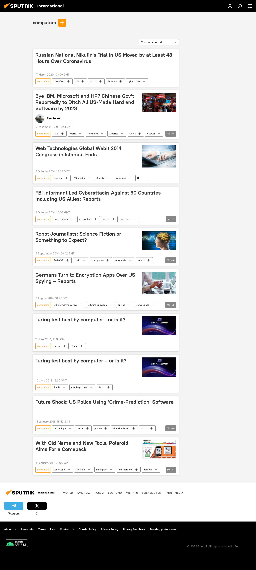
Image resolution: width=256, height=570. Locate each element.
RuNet (57, 345)
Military (132, 492)
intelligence (97, 260)
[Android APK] (16, 543)
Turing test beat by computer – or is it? (80, 360)
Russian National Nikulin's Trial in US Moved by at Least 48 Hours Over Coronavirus (103, 58)
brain (77, 260)
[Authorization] (230, 6)
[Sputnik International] (19, 9)
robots (141, 260)
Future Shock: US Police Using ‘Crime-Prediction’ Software (104, 402)
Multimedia (175, 492)
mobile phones (79, 387)
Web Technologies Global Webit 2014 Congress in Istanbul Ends (78, 151)
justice (98, 428)
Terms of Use (46, 529)
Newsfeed (59, 81)
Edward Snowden (97, 304)
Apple (57, 387)
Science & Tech (152, 492)
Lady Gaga (59, 469)
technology (60, 428)
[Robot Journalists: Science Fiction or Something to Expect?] (159, 240)
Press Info (27, 529)
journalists (120, 260)
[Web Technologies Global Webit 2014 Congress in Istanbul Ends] (159, 156)
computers (44, 22)
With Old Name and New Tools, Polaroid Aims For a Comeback (81, 446)
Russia (99, 492)
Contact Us (67, 529)
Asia (56, 133)
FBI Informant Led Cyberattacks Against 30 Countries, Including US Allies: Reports (98, 196)
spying (121, 304)
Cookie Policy (87, 529)
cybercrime (134, 81)
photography (125, 469)
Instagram (101, 469)
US (77, 81)
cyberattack (85, 219)
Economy (115, 492)
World (93, 81)
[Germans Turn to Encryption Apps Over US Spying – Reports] (159, 283)
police (80, 428)
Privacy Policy (109, 529)
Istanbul (58, 178)
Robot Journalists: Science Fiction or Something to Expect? (78, 237)
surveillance (142, 304)
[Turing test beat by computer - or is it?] (159, 326)
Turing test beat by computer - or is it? (80, 319)
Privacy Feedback (134, 529)
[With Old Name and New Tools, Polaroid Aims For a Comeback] (159, 449)
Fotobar (148, 469)
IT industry (79, 178)
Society (100, 178)
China (132, 133)
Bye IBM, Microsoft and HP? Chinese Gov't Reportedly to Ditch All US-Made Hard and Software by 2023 (84, 102)
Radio (75, 345)
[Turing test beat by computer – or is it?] (159, 367)
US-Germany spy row (65, 304)
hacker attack (61, 219)
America (112, 81)
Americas (83, 492)
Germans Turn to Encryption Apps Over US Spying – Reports (85, 278)
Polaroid (80, 469)
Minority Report (121, 428)
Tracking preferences (163, 529)
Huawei (151, 133)
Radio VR (58, 260)
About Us (10, 529)
